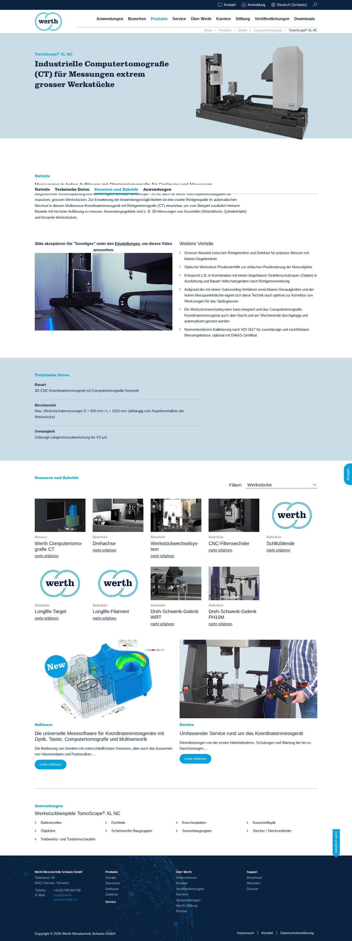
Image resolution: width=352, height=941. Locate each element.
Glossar (252, 889)
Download (254, 877)
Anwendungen (110, 19)
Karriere (223, 19)
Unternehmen (186, 877)
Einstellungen (127, 244)
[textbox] (281, 485)
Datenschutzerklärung (297, 933)
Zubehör (111, 894)
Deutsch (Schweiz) (292, 5)
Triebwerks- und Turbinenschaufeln (68, 839)
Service (179, 19)
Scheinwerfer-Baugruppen (131, 831)
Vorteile (42, 189)
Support (252, 871)
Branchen (137, 19)
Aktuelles (253, 883)
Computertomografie (268, 30)
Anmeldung (256, 5)
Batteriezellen (51, 823)
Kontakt (230, 5)
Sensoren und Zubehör (116, 189)
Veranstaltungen (188, 900)
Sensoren (112, 883)
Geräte (242, 30)
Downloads (304, 19)
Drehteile (118, 823)
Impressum (245, 933)
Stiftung (243, 19)
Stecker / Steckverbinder (272, 831)
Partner (181, 911)
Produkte (159, 19)
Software (112, 889)
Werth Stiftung (187, 905)
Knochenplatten (194, 823)
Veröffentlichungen (272, 19)
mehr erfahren (46, 556)
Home (208, 30)
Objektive (48, 831)
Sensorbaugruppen (197, 831)
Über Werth (201, 19)
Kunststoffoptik (264, 823)
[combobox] (281, 485)
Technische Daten (72, 189)
